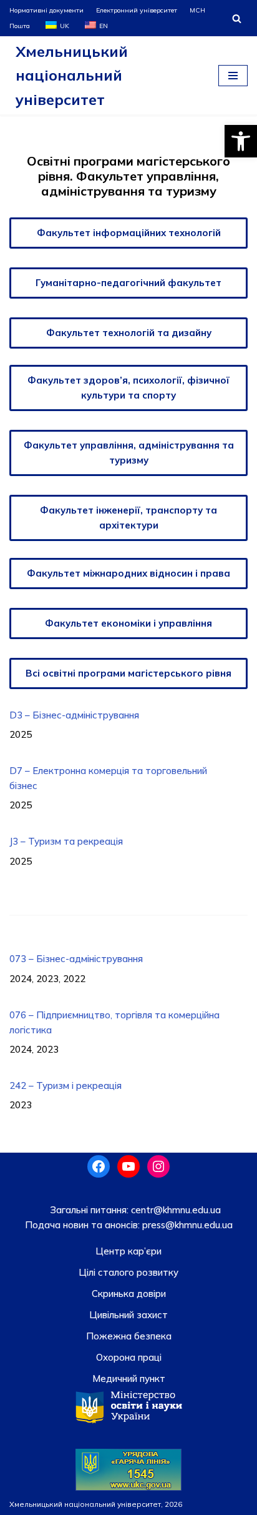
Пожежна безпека (129, 1336)
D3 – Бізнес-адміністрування (74, 715)
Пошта (19, 25)
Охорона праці (129, 1357)
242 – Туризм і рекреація (65, 1085)
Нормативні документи (46, 10)
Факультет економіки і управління (128, 623)
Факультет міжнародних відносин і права (128, 573)
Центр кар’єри (128, 1251)
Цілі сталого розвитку (128, 1272)
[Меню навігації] (233, 75)
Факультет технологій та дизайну (128, 333)
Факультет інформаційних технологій (129, 233)
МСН (197, 10)
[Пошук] (236, 18)
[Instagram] (158, 1166)
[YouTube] (128, 1166)
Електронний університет (136, 10)
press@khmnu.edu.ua (186, 1225)
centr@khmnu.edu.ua (174, 1210)
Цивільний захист (128, 1315)
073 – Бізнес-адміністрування (76, 959)
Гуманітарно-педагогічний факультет (128, 283)
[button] (241, 141)
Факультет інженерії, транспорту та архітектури (128, 517)
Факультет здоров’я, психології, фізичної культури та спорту (128, 387)
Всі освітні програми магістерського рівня (128, 673)
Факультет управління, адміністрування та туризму (129, 452)
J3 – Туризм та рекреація (66, 841)
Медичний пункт (128, 1378)
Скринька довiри (129, 1293)
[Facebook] (98, 1166)
